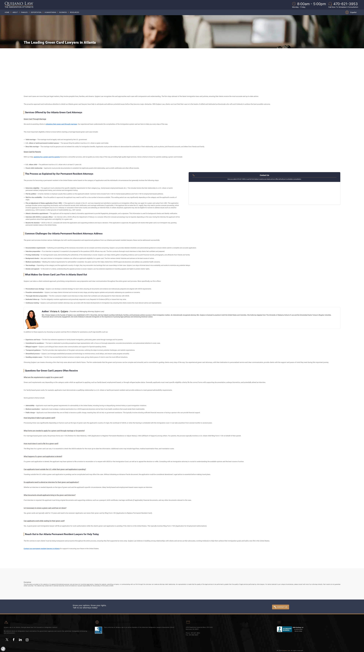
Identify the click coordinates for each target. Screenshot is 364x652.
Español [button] (353, 12)
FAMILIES (24, 12)
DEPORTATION (36, 12)
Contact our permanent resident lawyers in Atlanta (42, 549)
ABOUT (15, 12)
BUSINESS (63, 12)
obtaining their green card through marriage (61, 124)
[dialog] (3, 649)
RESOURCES (74, 12)
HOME (7, 12)
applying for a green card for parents (47, 157)
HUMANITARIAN (50, 12)
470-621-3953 (195, 633)
